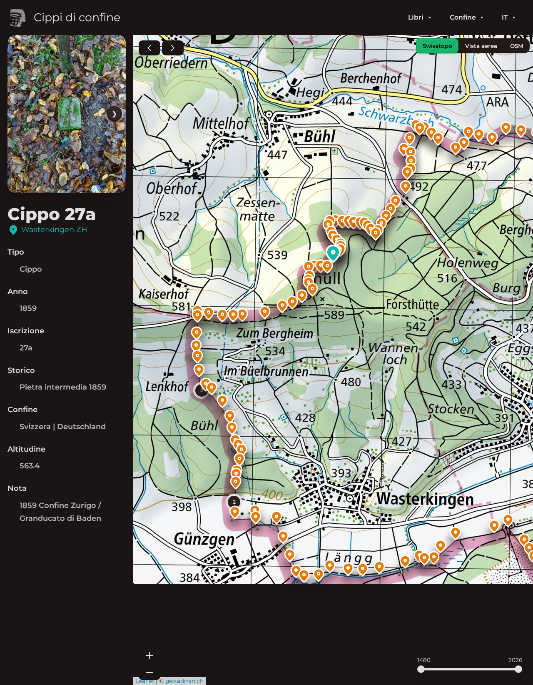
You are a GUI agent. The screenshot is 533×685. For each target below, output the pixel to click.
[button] (524, 540)
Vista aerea (481, 45)
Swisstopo (437, 45)
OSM (516, 45)
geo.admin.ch (184, 681)
